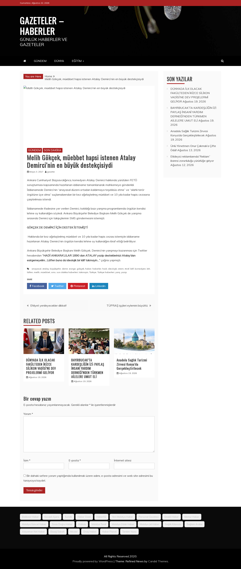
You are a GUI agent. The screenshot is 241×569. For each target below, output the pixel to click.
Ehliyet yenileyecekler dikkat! (48, 305)
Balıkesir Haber (30, 516)
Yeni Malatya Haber (122, 516)
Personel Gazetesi (149, 516)
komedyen (140, 268)
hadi (104, 268)
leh (148, 268)
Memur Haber (191, 516)
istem (121, 268)
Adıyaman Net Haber (33, 531)
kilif (132, 268)
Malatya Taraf (99, 524)
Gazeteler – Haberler (42, 25)
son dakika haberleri (67, 272)
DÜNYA (59, 61)
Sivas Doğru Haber (62, 524)
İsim (26, 460)
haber (88, 268)
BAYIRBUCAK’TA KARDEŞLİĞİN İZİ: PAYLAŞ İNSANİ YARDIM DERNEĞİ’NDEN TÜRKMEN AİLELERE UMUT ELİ (87, 368)
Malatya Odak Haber (123, 524)
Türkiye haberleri (105, 272)
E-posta (75, 460)
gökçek (80, 268)
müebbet (45, 272)
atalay (45, 268)
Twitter (59, 286)
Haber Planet (109, 531)
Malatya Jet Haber (149, 524)
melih (37, 272)
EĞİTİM (77, 61)
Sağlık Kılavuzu (173, 524)
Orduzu (82, 524)
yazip (124, 272)
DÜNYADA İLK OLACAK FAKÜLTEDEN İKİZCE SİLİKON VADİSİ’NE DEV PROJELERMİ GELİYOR (41, 366)
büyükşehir (55, 268)
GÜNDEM (40, 61)
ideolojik (112, 268)
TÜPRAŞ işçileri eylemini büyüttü (127, 305)
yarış (117, 272)
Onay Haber (90, 531)
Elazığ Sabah (57, 531)
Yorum (28, 414)
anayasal (36, 268)
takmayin (83, 272)
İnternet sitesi (122, 460)
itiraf (127, 268)
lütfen (30, 272)
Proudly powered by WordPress (93, 561)
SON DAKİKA (52, 150)
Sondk (68, 516)
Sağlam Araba (194, 524)
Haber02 (101, 516)
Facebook (37, 286)
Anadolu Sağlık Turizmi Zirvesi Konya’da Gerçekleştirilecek (132, 364)
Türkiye (92, 272)
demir (65, 268)
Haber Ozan (84, 516)
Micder (74, 531)
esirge (72, 268)
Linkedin (100, 286)
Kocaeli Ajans (51, 516)
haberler (96, 268)
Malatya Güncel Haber (34, 524)
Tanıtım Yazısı (129, 531)
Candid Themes (158, 561)
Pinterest (79, 286)
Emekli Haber (171, 516)
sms (53, 272)
